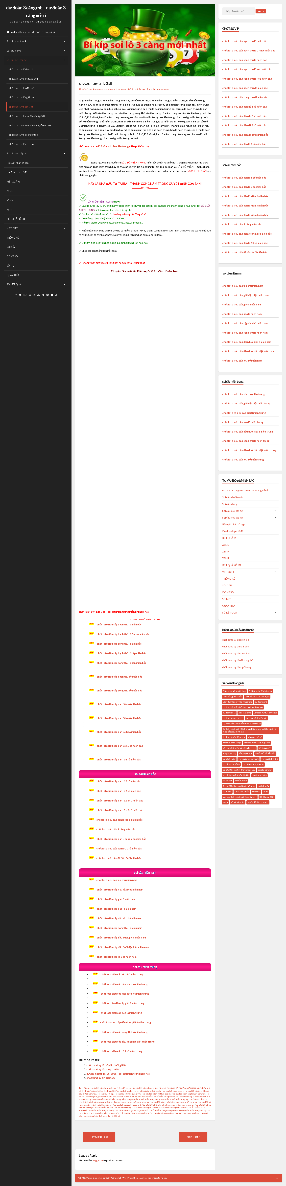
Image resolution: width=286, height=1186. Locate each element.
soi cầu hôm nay (265, 770)
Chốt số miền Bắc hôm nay (260, 691)
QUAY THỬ (13, 275)
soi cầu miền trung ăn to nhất (145, 1107)
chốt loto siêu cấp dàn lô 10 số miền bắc (119, 848)
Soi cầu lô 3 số (139, 1088)
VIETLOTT (12, 228)
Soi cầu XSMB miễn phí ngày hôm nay (239, 786)
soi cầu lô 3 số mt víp (188, 1102)
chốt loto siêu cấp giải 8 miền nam (116, 899)
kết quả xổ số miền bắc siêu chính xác (239, 748)
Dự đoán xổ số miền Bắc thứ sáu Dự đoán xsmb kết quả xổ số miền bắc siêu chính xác (249, 730)
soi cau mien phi (87, 1107)
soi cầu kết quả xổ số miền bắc (236, 775)
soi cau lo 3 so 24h (154, 1088)
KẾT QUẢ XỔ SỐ (16, 218)
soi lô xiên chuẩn (242, 791)
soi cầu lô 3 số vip (203, 1105)
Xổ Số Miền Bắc (237, 802)
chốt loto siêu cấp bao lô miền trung (242, 422)
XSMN (10, 200)
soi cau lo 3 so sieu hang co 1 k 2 (128, 1105)
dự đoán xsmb (244, 712)
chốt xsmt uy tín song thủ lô (23, 134)
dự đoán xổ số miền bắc (256, 718)
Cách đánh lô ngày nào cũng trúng (237, 702)
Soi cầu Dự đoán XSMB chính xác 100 (239, 770)
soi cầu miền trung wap (106, 1113)
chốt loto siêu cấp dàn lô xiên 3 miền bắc (245, 205)
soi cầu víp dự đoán (94, 1116)
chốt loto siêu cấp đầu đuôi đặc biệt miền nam (248, 351)
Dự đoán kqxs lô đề (17, 172)
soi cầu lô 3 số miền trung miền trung (114, 1099)
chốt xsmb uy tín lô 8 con (235, 646)
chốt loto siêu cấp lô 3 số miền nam (242, 360)
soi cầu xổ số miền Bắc (265, 753)
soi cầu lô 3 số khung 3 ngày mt (128, 1094)
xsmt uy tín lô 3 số (112, 1116)
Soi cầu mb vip (14, 50)
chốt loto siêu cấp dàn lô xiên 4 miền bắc (119, 819)
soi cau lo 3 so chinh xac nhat (129, 1091)
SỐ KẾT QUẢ (14, 284)
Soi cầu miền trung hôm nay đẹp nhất (132, 1110)
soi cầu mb (227, 780)
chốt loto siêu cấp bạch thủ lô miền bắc (119, 624)
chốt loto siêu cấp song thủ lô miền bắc (119, 643)
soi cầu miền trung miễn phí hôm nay (165, 1110)
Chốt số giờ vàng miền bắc (234, 691)
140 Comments (162, 89)
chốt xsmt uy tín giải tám (21, 97)
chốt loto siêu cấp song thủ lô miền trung (245, 440)
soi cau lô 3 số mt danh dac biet (111, 1102)
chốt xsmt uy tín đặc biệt (22, 88)
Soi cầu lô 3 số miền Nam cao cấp (157, 1094)
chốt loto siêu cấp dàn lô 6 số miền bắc (119, 781)
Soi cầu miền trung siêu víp (194, 1110)
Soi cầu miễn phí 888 (104, 1107)
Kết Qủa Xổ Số (265, 748)
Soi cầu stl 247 (197, 1113)
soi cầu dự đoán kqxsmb (253, 764)
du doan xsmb (261, 702)
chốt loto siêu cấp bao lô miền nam (242, 313)
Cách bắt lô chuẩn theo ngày (257, 696)
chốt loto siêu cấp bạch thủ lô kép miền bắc (121, 653)
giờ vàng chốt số (255, 737)
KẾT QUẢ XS (14, 181)
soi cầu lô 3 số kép (105, 1094)
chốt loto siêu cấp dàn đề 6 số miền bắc (244, 115)
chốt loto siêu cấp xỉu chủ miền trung (122, 974)
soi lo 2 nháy (263, 786)
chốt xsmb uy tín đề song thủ (237, 660)
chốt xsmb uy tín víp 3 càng (236, 667)
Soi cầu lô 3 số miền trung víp (175, 1099)
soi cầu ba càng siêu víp (248, 759)
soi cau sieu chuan (159, 1113)
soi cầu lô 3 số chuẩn (152, 1091)
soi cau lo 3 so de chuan (173, 1091)
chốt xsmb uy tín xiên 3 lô (236, 653)
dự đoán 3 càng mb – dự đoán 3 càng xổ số (32, 31)
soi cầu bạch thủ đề (231, 764)
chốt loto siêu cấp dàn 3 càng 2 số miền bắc (247, 233)
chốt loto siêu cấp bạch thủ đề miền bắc (245, 87)
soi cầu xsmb (241, 780)
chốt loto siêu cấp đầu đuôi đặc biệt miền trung (249, 450)
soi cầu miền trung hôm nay (102, 1110)
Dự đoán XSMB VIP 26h (233, 718)
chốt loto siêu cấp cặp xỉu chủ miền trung (124, 983)
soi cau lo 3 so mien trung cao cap (184, 1096)
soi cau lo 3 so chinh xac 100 (103, 1091)
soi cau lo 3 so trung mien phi (181, 1105)
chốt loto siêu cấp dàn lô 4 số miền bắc (119, 759)
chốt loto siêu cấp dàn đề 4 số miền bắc (244, 106)
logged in (98, 1160)
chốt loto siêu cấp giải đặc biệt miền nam (120, 889)
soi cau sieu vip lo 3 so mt (179, 1113)
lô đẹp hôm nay (229, 753)
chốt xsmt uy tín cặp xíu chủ (23, 78)
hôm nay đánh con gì (232, 742)
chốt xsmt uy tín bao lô (21, 69)
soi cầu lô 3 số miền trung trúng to (147, 1099)
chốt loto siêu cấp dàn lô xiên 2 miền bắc (120, 800)
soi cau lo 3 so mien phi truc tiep (131, 1096)
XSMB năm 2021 (267, 797)
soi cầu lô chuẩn (259, 775)
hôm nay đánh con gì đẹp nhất (257, 742)
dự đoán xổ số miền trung (234, 737)
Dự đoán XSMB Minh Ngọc (265, 712)
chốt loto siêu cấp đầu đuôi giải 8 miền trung (125, 1022)
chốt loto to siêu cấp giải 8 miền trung (244, 412)
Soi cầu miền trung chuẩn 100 (172, 1107)
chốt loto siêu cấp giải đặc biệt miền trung (125, 993)
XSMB (10, 190)
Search (261, 11)
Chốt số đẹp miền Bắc (232, 696)
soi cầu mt (144, 1113)
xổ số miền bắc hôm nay (257, 802)
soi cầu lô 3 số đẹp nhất (195, 1091)
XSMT (10, 209)
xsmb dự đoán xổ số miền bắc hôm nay (240, 797)
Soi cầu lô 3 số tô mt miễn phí (155, 1105)
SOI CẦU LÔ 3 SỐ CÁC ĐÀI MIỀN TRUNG (181, 1088)
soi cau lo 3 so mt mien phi (137, 1102)
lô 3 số (101, 146)
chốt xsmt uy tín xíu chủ (21, 144)
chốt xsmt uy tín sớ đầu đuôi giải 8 (27, 115)
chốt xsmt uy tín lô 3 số (21, 106)
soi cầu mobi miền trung (128, 1113)
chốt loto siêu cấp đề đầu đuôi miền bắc (118, 858)
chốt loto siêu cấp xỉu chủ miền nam (116, 879)
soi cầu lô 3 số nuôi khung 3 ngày (98, 1105)
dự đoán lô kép (229, 712)
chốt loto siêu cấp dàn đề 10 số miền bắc (245, 134)
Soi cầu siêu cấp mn (17, 153)
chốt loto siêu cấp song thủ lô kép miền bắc (247, 78)
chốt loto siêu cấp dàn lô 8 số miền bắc (119, 790)
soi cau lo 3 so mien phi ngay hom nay (189, 1094)
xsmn (225, 802)
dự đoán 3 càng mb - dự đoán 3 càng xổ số (113, 89)
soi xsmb (256, 791)
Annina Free (145, 1178)
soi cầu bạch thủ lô (270, 759)
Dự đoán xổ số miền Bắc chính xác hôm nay (242, 723)
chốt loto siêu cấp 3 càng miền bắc (116, 829)
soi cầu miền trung (118, 146)
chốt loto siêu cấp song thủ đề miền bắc (245, 97)
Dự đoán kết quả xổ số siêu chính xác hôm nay (243, 707)
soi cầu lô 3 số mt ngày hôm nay (164, 1102)
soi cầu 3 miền (229, 759)
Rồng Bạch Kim (245, 753)
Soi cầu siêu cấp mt (17, 59)
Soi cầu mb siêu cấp (17, 41)
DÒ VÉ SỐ (12, 256)
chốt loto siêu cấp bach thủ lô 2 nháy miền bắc (123, 634)
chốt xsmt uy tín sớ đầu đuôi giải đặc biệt (30, 125)
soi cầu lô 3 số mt (197, 1099)
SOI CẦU (11, 246)
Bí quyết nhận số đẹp (17, 162)
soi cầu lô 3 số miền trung (157, 1096)
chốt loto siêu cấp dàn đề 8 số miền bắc (244, 125)
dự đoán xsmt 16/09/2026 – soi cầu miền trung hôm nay (118, 1073)
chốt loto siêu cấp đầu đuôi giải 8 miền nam (246, 341)
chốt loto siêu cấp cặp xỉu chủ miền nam (245, 323)
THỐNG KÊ (13, 237)
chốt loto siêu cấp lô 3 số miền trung (243, 459)
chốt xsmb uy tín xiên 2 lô (236, 639)
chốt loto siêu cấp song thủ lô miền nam (245, 332)
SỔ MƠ (11, 265)
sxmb (265, 791)
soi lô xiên (227, 791)
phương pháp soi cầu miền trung (117, 1088)
